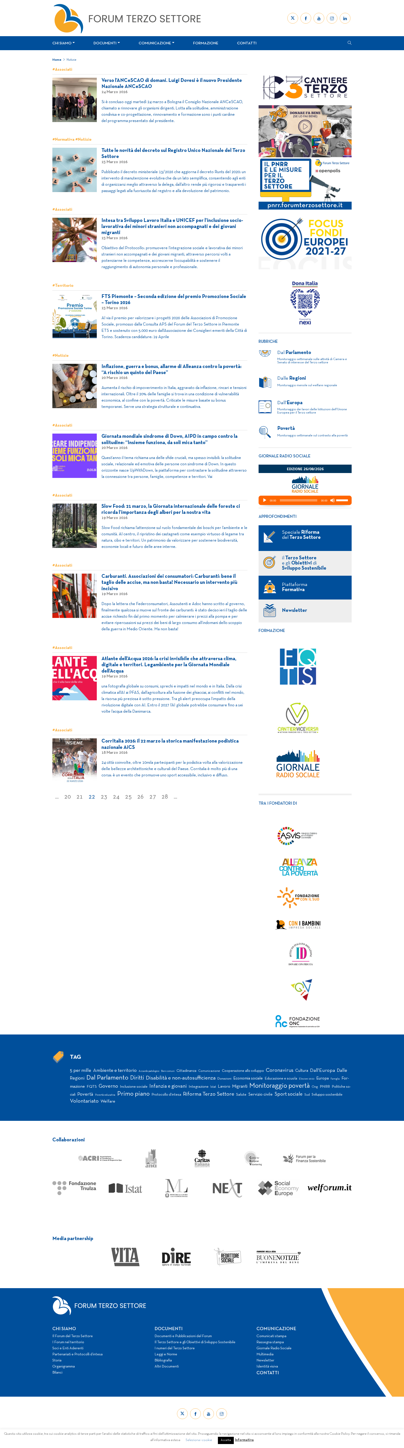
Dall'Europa (322, 1070)
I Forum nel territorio (68, 1342)
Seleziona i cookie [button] (199, 1440)
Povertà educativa (105, 1095)
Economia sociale (248, 1078)
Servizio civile (260, 1095)
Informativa (244, 1440)
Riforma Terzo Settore (208, 1094)
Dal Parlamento (107, 1078)
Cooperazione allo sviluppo (243, 1071)
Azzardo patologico (149, 1071)
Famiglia (335, 1079)
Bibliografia (163, 1360)
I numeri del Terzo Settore (175, 1348)
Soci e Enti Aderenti (67, 1348)
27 (152, 797)
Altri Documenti (167, 1366)
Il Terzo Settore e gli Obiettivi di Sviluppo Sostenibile (195, 1342)
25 (128, 797)
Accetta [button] (226, 1440)
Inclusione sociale (134, 1086)
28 (165, 797)
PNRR (325, 1086)
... (57, 797)
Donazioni (224, 1078)
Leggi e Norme (166, 1354)
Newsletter (265, 1360)
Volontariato (84, 1101)
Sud (307, 1094)
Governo (108, 1086)
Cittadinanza (186, 1071)
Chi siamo (62, 43)
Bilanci (57, 1372)
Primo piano (133, 1094)
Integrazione (199, 1086)
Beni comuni (168, 1071)
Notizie (71, 59)
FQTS (92, 1086)
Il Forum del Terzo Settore (72, 1336)
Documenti (105, 43)
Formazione (205, 43)
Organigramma (63, 1366)
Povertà (85, 1094)
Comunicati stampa (271, 1336)
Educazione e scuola (281, 1078)
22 (92, 797)
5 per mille (80, 1070)
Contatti (246, 43)
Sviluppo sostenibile (327, 1094)
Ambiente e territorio (115, 1070)
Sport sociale (288, 1094)
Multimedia (265, 1354)
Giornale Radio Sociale (274, 1348)
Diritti (137, 1078)
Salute (241, 1094)
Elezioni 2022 (306, 1079)
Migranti (239, 1086)
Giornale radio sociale (284, 456)
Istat (213, 1087)
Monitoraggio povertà (279, 1086)
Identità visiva (267, 1366)
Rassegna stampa (270, 1342)
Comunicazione (155, 43)
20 (67, 797)
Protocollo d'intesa (166, 1094)
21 (79, 797)
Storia (56, 1360)
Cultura (301, 1071)
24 (116, 797)
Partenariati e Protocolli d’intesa (77, 1354)
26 (140, 797)
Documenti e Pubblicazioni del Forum (183, 1336)
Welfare (108, 1102)
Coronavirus (279, 1070)
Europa (322, 1078)
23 (104, 797)
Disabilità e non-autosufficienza (181, 1078)
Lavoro (224, 1087)
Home (56, 59)
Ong (315, 1086)
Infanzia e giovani (168, 1086)
